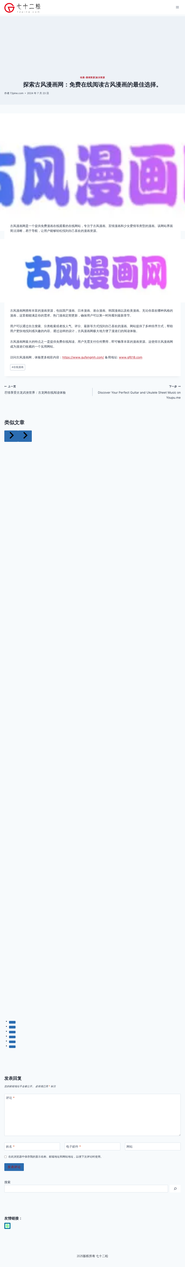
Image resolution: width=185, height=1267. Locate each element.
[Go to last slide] (11, 436)
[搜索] (175, 1189)
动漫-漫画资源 (87, 77)
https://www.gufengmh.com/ (83, 357)
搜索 (7, 1182)
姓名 (10, 1146)
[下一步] (25, 436)
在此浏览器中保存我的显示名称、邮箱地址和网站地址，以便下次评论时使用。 (55, 1156)
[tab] (12, 1022)
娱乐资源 (100, 77)
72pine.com (16, 93)
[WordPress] (7, 1226)
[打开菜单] (177, 7)
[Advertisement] (92, 41)
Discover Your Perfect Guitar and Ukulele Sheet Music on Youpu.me (139, 392)
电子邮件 (73, 1146)
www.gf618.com (130, 357)
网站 (129, 1146)
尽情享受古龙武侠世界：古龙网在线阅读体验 (35, 390)
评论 (10, 1098)
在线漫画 (17, 367)
